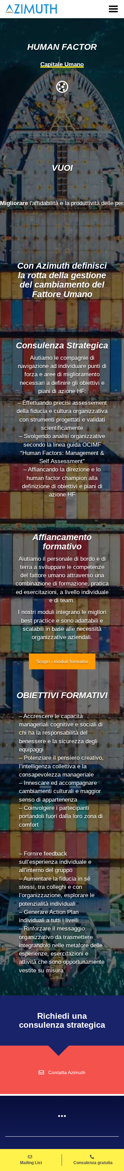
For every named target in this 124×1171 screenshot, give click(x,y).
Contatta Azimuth (66, 1072)
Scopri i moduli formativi (62, 661)
